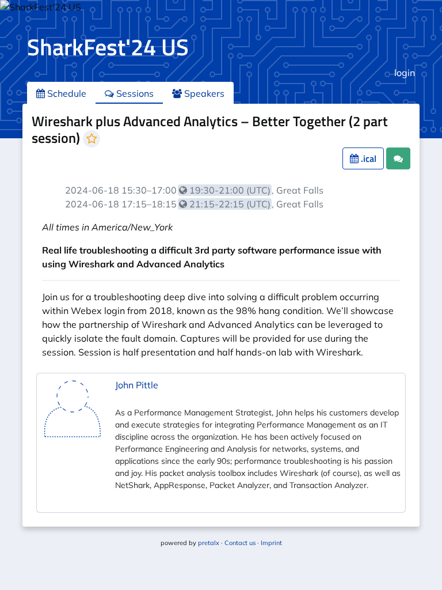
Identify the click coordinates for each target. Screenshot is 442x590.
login (404, 72)
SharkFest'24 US (108, 47)
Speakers (203, 93)
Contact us (240, 543)
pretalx (208, 543)
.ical (367, 158)
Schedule (65, 93)
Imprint (271, 543)
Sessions (134, 93)
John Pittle (136, 385)
